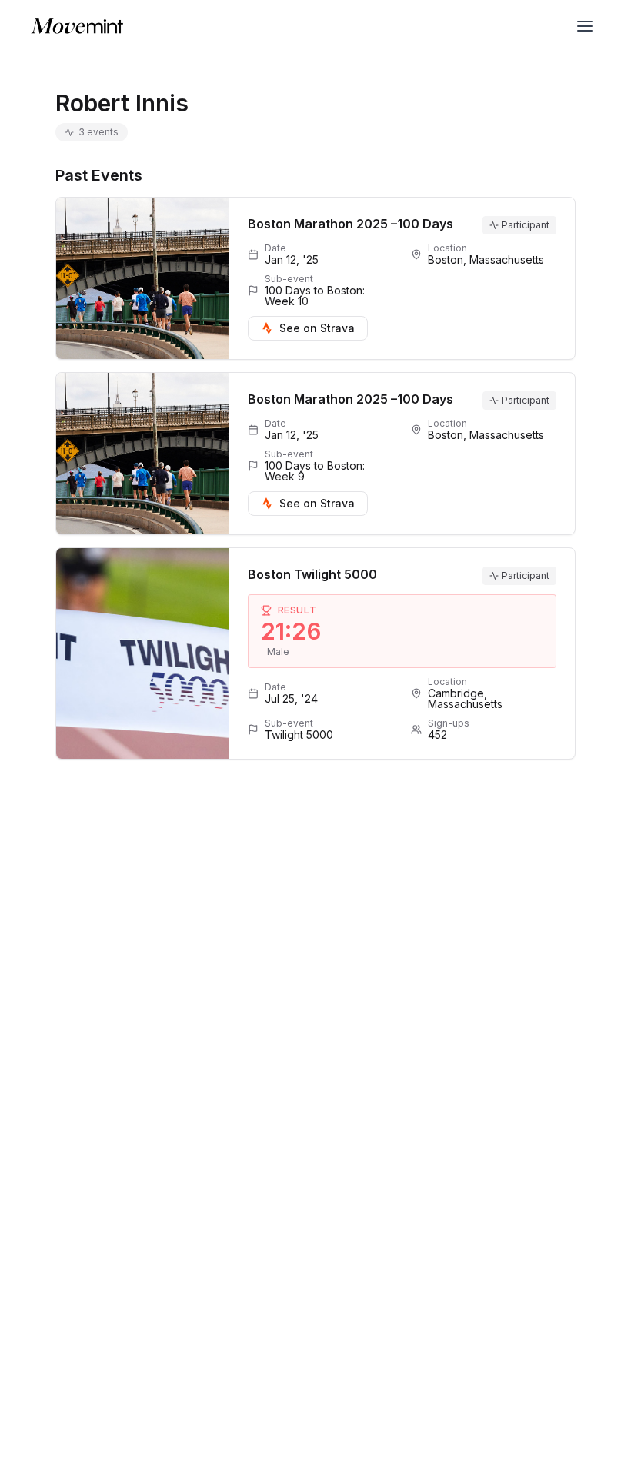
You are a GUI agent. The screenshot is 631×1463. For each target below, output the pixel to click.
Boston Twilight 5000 (312, 574)
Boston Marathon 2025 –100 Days (350, 223)
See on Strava (317, 327)
